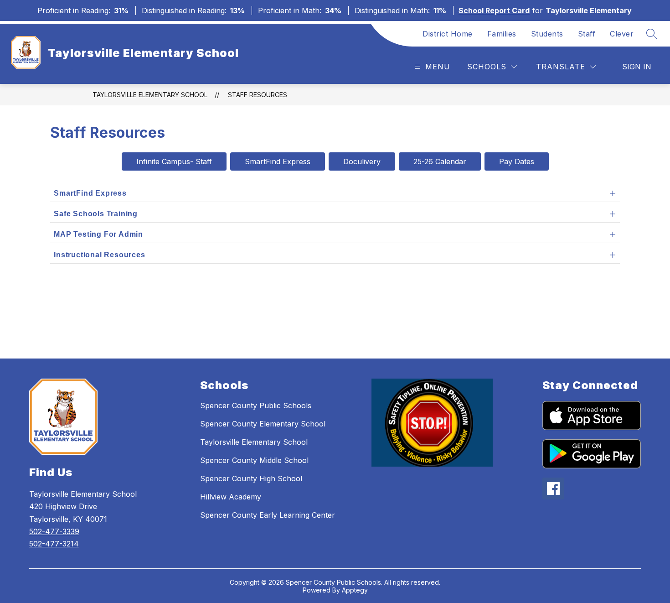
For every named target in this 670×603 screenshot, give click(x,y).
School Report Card (494, 10)
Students (547, 33)
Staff (587, 33)
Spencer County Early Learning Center (267, 515)
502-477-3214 (54, 543)
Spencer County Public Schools (255, 405)
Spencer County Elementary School (262, 423)
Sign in (636, 66)
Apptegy (355, 590)
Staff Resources (257, 95)
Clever (622, 33)
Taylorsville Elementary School (150, 95)
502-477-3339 (54, 531)
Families (501, 33)
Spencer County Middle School (254, 460)
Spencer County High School (251, 478)
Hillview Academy (230, 496)
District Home (448, 33)
